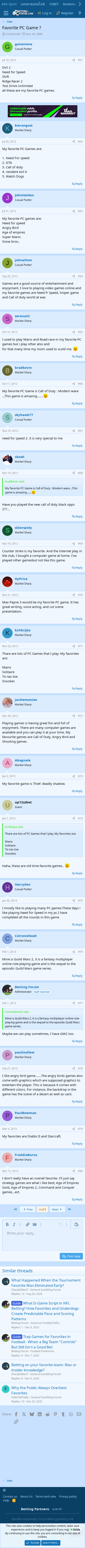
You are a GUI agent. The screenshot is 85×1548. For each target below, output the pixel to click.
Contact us (10, 1496)
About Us (26, 1496)
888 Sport (9, 4)
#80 (80, 1171)
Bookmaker (71, 4)
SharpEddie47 (19, 1290)
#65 (80, 332)
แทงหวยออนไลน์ (33, 4)
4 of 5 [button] (42, 1209)
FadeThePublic (20, 1397)
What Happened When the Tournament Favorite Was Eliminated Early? (46, 1283)
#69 (80, 543)
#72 (80, 716)
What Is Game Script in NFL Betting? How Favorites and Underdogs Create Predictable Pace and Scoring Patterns (45, 1311)
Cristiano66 (13, 34)
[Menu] (6, 13)
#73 (80, 776)
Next (55, 1209)
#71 (80, 646)
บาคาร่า (57, 1509)
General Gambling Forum (45, 1290)
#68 (80, 473)
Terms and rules (46, 1496)
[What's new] (80, 13)
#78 (80, 1068)
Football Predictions (42, 1351)
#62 (80, 141)
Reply (79, 98)
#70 (80, 595)
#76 (80, 952)
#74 (80, 818)
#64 (80, 276)
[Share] (73, 60)
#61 (80, 60)
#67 (80, 431)
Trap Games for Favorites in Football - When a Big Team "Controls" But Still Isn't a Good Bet (44, 1341)
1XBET (54, 4)
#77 (80, 1003)
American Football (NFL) (45, 1323)
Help (6, 1500)
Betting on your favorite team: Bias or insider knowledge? (43, 1367)
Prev (29, 1209)
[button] (7, 1224)
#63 (80, 211)
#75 (80, 900)
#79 (80, 1129)
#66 (80, 384)
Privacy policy (68, 1496)
